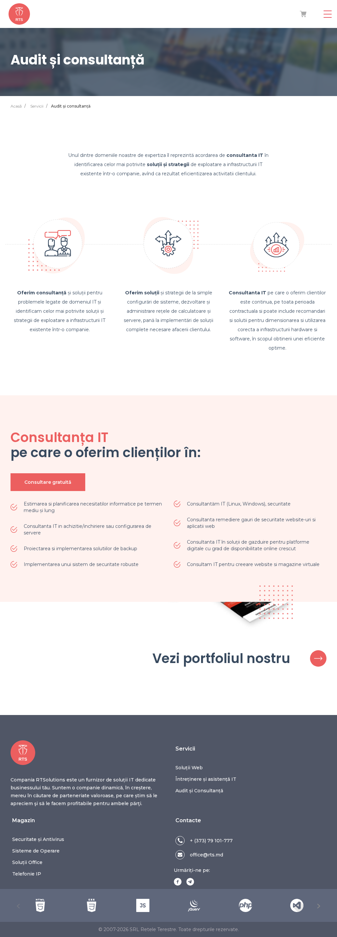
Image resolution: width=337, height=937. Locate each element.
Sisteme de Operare (36, 851)
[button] (18, 906)
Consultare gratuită (47, 482)
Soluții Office (27, 862)
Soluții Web (189, 768)
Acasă (16, 106)
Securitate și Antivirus (38, 839)
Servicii (36, 106)
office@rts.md (206, 855)
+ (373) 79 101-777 (211, 841)
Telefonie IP (26, 874)
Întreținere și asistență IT (205, 779)
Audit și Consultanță (199, 791)
